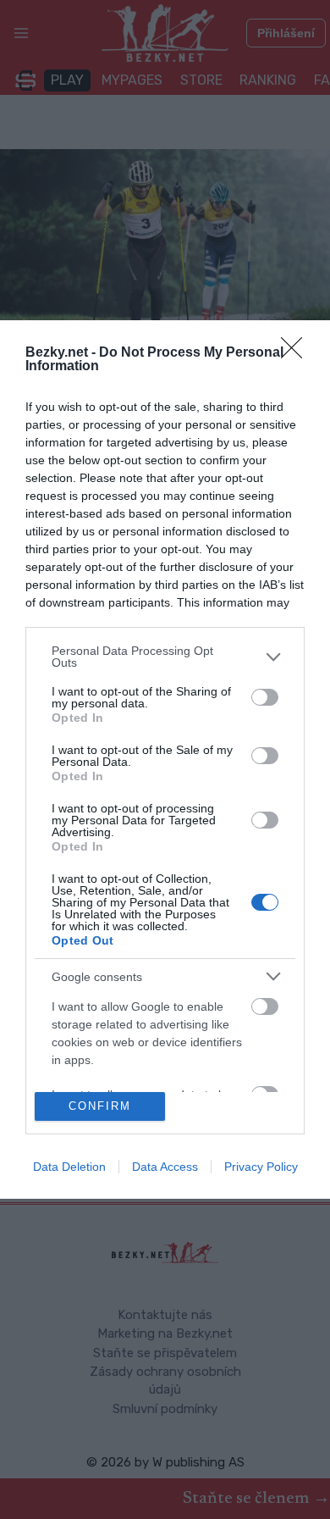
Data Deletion (69, 1166)
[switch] (264, 697)
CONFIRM (100, 1106)
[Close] (297, 353)
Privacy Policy (261, 1166)
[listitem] (165, 656)
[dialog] (165, 759)
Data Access (165, 1166)
